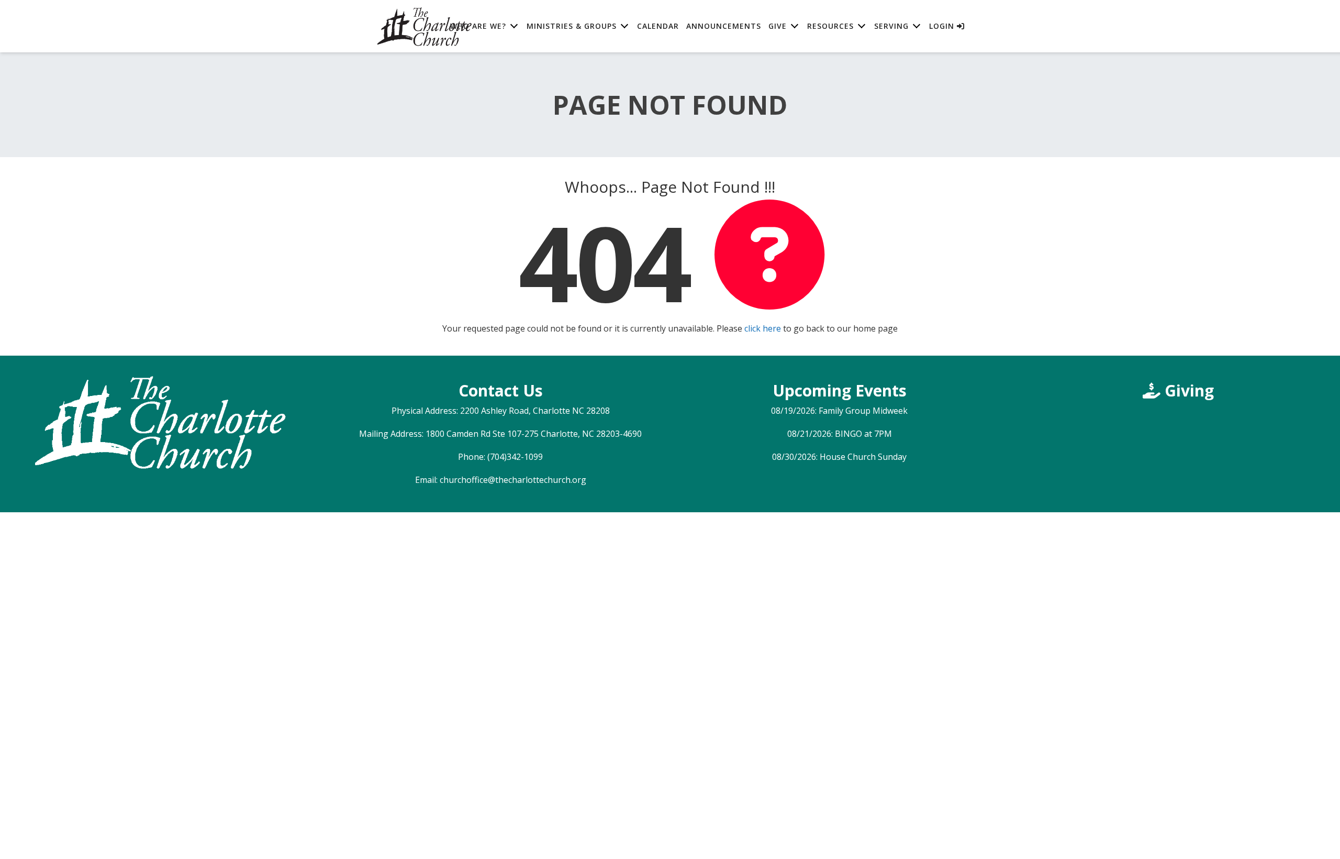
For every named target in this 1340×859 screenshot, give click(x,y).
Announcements (723, 26)
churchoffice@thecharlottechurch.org (513, 480)
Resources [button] (830, 26)
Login (943, 26)
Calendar (658, 26)
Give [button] (777, 26)
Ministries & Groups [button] (572, 26)
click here (762, 328)
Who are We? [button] (478, 26)
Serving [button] (891, 26)
